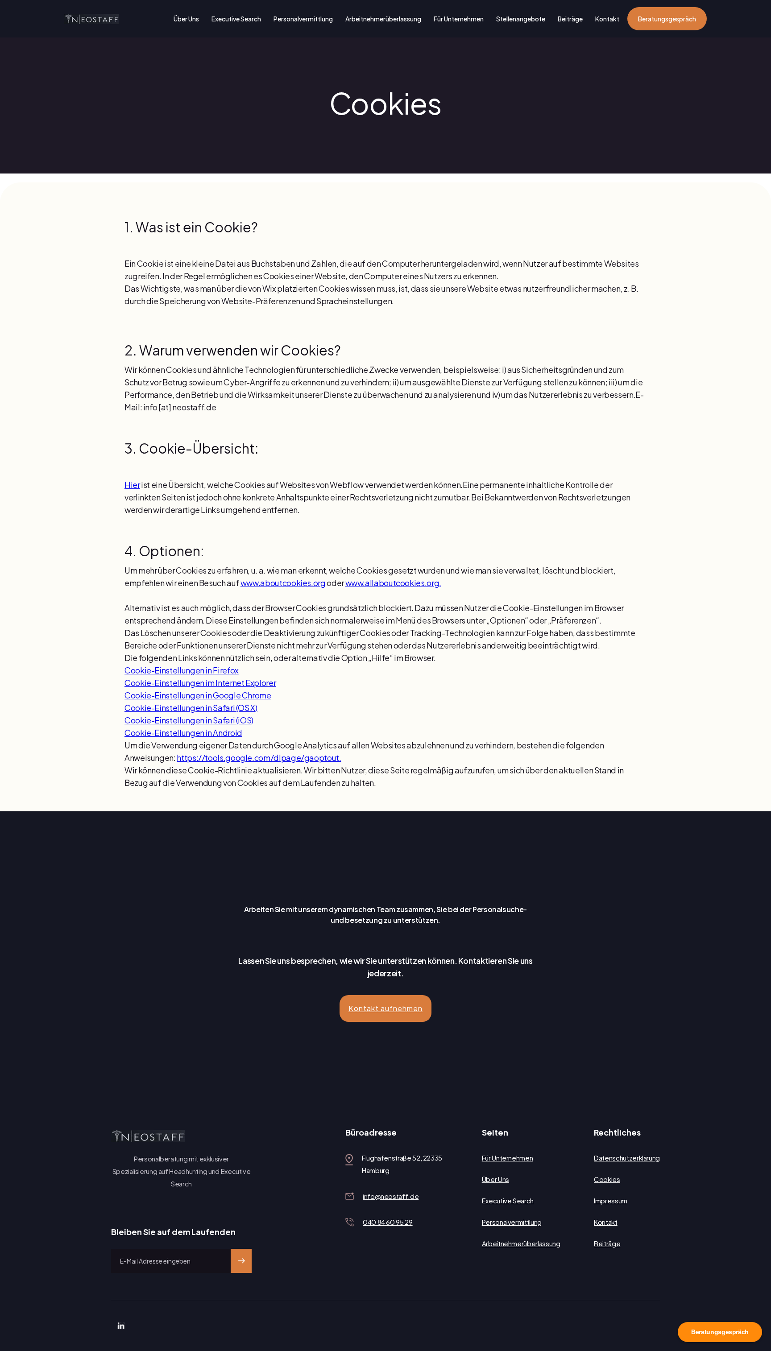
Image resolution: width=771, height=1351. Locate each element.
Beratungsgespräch (667, 19)
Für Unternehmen (459, 19)
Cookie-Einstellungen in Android (183, 732)
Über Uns (186, 19)
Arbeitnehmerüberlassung (383, 19)
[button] (385, 1008)
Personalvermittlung (303, 19)
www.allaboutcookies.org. (393, 583)
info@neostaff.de (391, 1196)
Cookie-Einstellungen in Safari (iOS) (188, 720)
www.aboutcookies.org (283, 583)
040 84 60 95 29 (388, 1222)
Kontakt (607, 19)
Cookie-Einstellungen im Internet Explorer (200, 683)
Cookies (607, 1179)
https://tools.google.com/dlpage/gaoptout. (259, 757)
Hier (132, 484)
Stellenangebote (520, 19)
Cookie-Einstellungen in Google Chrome (197, 695)
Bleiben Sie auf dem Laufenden (173, 1232)
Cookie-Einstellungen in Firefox (181, 670)
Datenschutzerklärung (627, 1157)
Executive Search (236, 19)
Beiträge (570, 19)
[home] (91, 18)
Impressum (610, 1200)
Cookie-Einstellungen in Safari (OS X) (190, 707)
